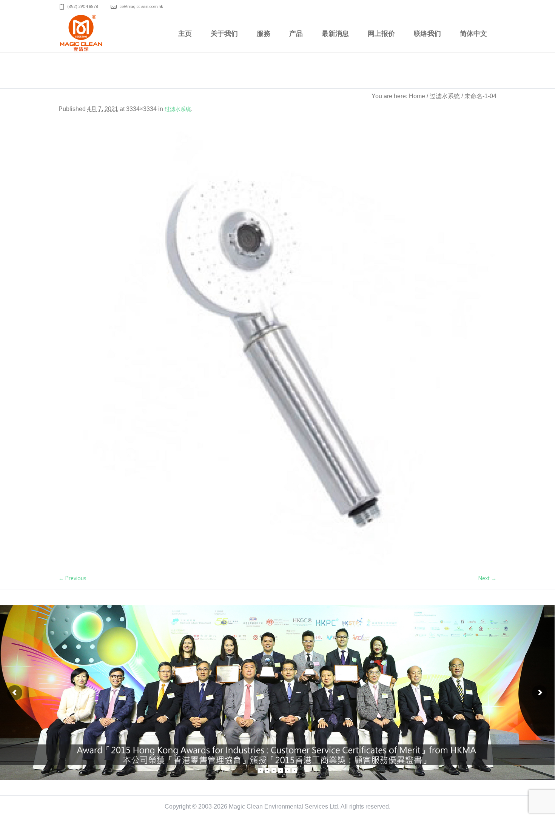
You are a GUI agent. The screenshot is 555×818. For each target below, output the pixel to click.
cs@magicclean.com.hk (141, 6)
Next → (487, 578)
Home (417, 96)
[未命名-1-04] (277, 348)
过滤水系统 (445, 96)
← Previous (72, 578)
